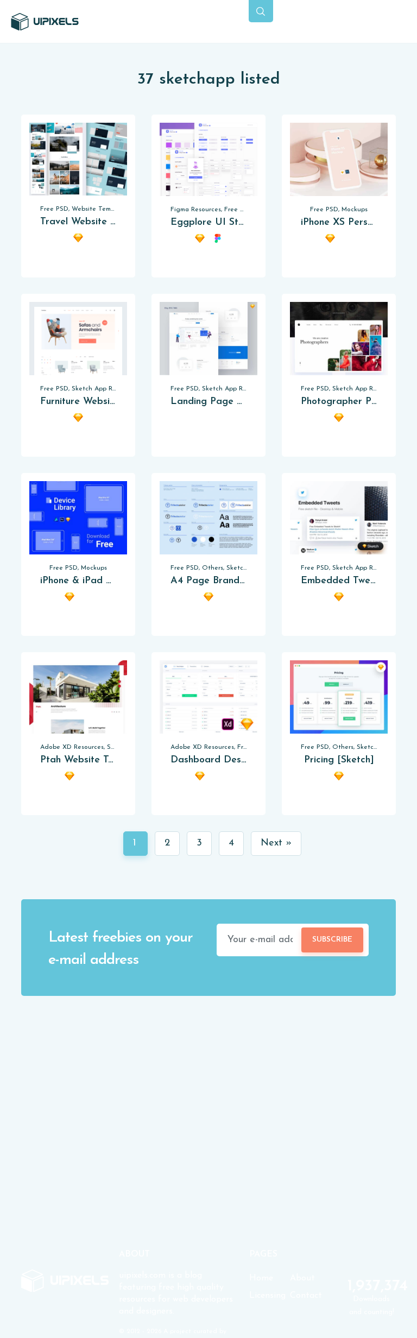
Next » (276, 843)
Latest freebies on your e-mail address (120, 949)
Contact (306, 1295)
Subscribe (332, 940)
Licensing (267, 1295)
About (302, 1278)
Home (261, 1278)
